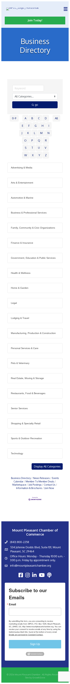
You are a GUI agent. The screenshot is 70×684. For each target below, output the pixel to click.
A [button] (25, 118)
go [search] (36, 104)
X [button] (33, 155)
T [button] (32, 147)
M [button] (41, 133)
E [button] (22, 125)
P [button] (32, 140)
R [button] (46, 140)
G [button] (36, 125)
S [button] (26, 147)
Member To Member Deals (40, 481)
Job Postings (35, 484)
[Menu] (66, 9)
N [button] (48, 133)
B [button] (32, 118)
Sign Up (35, 644)
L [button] (34, 133)
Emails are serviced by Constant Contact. (26, 634)
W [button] (25, 155)
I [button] (48, 125)
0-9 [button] (14, 118)
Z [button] (46, 155)
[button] (47, 466)
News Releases (41, 478)
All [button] (56, 118)
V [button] (45, 147)
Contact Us (49, 484)
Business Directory (21, 478)
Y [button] (39, 155)
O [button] (25, 140)
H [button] (42, 125)
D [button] (46, 118)
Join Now (49, 488)
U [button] (39, 147)
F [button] (29, 125)
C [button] (39, 118)
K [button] (28, 133)
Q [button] (39, 140)
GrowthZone (38, 677)
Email (12, 604)
